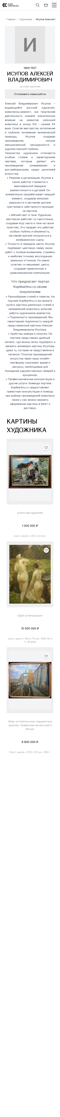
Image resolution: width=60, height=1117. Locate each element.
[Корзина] (45, 5)
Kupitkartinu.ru (28, 300)
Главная (10, 19)
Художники (26, 19)
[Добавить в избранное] (46, 447)
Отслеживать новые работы (30, 94)
